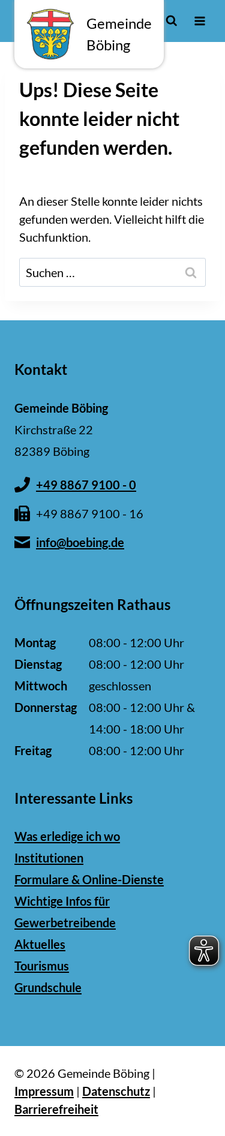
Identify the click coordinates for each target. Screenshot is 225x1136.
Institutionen (48, 858)
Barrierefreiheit (56, 1109)
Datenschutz (116, 1091)
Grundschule (48, 987)
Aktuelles (39, 944)
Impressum (44, 1091)
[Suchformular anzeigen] (171, 21)
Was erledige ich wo (67, 836)
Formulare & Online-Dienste (89, 879)
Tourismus (41, 965)
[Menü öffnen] (199, 20)
